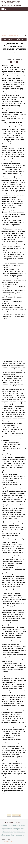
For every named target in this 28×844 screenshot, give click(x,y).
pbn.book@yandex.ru (6, 841)
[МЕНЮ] (2, 9)
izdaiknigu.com (11, 3)
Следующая (16, 815)
